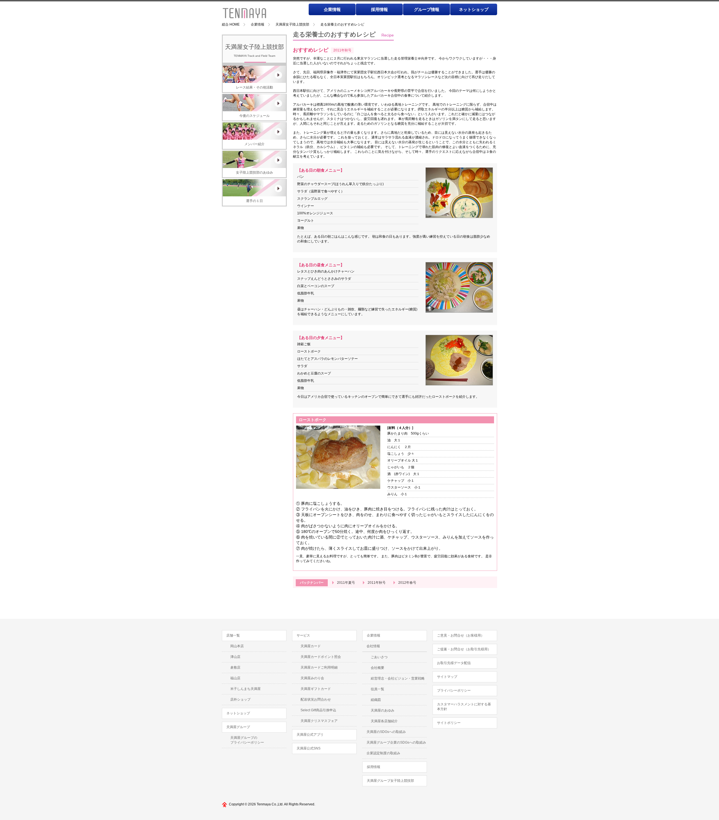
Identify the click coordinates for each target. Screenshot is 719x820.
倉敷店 (235, 667)
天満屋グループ (238, 727)
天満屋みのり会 (312, 678)
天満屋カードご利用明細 (319, 667)
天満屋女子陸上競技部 (292, 24)
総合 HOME (231, 24)
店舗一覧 (233, 635)
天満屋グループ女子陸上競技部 (390, 781)
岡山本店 (237, 646)
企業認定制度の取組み (383, 753)
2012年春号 (407, 583)
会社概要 (377, 668)
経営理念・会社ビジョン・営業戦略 (398, 678)
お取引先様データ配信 (454, 663)
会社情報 (373, 646)
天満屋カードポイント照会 (321, 657)
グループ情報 (426, 9)
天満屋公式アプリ (310, 735)
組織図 (376, 700)
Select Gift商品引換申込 (318, 710)
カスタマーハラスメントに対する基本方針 (464, 706)
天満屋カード (311, 646)
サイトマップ (447, 677)
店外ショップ (240, 699)
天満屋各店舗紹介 (384, 721)
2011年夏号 (346, 583)
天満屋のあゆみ (382, 710)
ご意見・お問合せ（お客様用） (460, 635)
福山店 (235, 678)
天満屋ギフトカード (316, 689)
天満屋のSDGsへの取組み (386, 732)
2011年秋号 (377, 583)
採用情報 (379, 9)
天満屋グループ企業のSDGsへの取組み (396, 742)
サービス (303, 635)
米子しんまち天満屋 (245, 689)
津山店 (235, 657)
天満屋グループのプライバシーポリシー (247, 740)
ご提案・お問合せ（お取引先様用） (464, 649)
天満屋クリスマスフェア (319, 721)
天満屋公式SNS (308, 748)
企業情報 (332, 9)
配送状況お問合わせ (316, 699)
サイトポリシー (449, 723)
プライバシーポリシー (454, 690)
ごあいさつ (379, 657)
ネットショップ (473, 9)
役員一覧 (377, 689)
